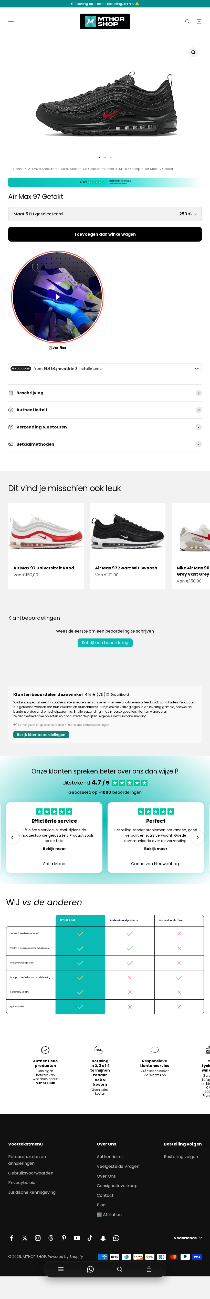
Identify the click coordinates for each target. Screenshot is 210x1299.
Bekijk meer (54, 848)
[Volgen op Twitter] (24, 1238)
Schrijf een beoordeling (105, 643)
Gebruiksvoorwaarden (30, 1173)
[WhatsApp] (90, 1269)
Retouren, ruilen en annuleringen (27, 1160)
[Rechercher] (119, 1269)
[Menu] (61, 1269)
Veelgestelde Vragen (118, 1166)
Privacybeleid (21, 1183)
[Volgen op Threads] (50, 1238)
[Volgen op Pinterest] (63, 1238)
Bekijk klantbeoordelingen (41, 734)
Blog (101, 1205)
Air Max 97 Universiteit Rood (43, 568)
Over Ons (106, 1176)
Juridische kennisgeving (32, 1192)
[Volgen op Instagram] (37, 1238)
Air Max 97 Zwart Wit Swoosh (126, 568)
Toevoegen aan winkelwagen (105, 234)
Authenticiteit (110, 1157)
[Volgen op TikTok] (90, 1238)
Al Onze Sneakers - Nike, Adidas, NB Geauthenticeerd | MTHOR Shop (84, 168)
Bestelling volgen (181, 1157)
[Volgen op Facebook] (11, 1238)
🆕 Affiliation (109, 1215)
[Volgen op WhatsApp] (116, 1238)
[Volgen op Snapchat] (103, 1238)
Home (18, 168)
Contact (105, 1195)
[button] (12, 837)
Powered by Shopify (65, 1256)
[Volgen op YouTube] (77, 1238)
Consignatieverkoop (117, 1186)
